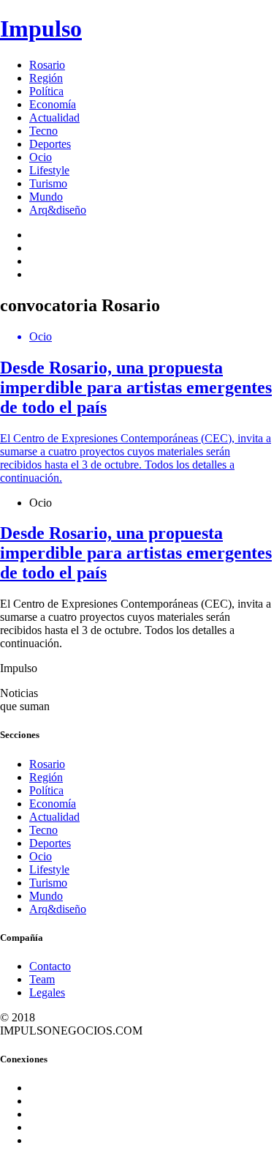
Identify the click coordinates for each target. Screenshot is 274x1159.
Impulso (41, 28)
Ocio (40, 157)
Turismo (48, 183)
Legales (47, 992)
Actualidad (54, 117)
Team (42, 979)
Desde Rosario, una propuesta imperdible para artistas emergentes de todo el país (136, 552)
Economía (52, 104)
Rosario (47, 65)
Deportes (50, 144)
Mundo (46, 196)
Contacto (50, 966)
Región (46, 78)
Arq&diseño (57, 210)
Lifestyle (49, 170)
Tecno (43, 130)
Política (46, 91)
